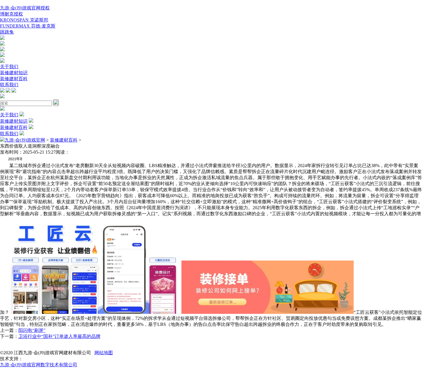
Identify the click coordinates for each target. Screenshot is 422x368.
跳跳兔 (7, 32)
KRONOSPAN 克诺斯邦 (24, 19)
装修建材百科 (14, 78)
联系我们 (9, 84)
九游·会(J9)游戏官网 (25, 140)
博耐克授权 (11, 13)
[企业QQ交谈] (2, 38)
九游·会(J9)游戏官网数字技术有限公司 (38, 364)
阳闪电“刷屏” (31, 330)
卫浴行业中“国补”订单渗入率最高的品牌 (59, 336)
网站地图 (103, 352)
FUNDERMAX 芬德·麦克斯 (27, 26)
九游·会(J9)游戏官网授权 (25, 7)
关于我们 (9, 66)
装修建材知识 (14, 72)
